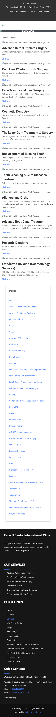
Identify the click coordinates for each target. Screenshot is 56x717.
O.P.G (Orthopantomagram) (20, 432)
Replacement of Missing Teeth (21, 469)
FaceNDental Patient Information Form (25, 382)
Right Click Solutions (33, 712)
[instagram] (28, 16)
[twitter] (34, 16)
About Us (13, 300)
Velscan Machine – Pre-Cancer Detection (26, 507)
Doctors (12, 363)
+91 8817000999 (17, 689)
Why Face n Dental (17, 513)
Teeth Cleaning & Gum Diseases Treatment (27, 482)
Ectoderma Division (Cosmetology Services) (27, 369)
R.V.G (11, 463)
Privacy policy (15, 457)
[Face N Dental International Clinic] (15, 25)
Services (12, 476)
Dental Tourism (15, 357)
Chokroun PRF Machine (19, 338)
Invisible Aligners (16, 426)
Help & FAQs (14, 407)
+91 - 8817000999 (29, 3)
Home (11, 413)
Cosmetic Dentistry (17, 350)
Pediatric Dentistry (17, 451)
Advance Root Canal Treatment (22, 313)
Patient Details (15, 444)
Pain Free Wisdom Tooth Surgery (22, 438)
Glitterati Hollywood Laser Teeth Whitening (27, 400)
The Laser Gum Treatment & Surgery (24, 501)
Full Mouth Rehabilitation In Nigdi (23, 388)
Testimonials (14, 488)
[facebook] (22, 16)
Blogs (11, 325)
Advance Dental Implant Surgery (22, 306)
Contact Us (14, 344)
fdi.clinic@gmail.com (19, 692)
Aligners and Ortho (17, 319)
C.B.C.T (12, 331)
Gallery (12, 394)
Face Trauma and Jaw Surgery (22, 375)
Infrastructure (15, 419)
